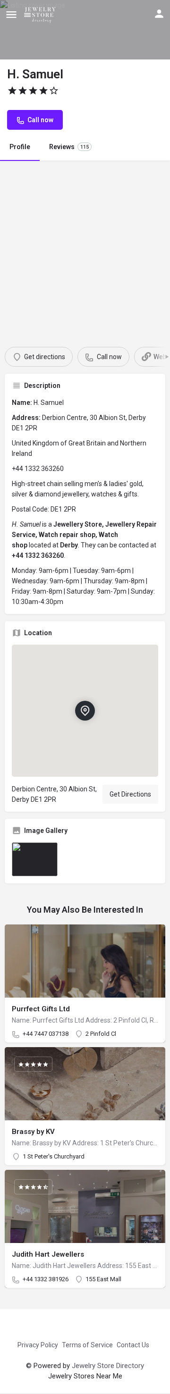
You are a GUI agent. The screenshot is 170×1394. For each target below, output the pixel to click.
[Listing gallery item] (35, 859)
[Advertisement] (85, 250)
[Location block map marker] (85, 711)
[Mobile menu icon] (11, 14)
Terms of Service (87, 1345)
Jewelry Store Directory (108, 1365)
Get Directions (130, 794)
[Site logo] (41, 14)
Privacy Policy (37, 1345)
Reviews (69, 147)
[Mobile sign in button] (159, 14)
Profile (19, 147)
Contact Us (133, 1345)
